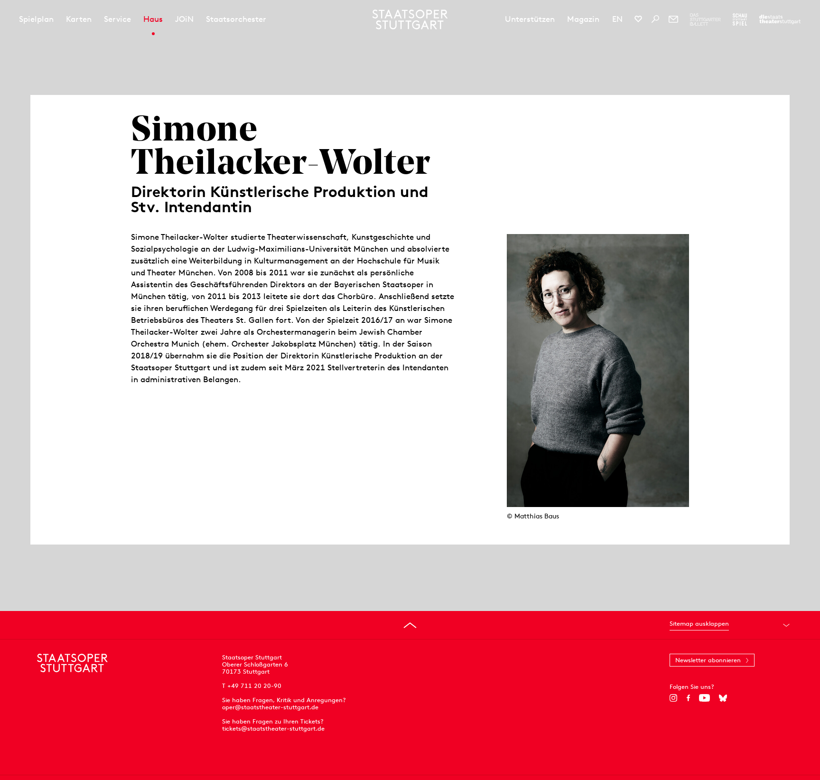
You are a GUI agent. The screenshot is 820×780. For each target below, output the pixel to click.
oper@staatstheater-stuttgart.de (270, 707)
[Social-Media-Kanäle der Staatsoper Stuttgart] (638, 19)
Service (117, 19)
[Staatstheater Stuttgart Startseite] (410, 19)
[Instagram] (674, 698)
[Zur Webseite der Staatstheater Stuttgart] (780, 19)
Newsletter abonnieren (708, 660)
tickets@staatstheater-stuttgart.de (273, 728)
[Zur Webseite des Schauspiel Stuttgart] (740, 19)
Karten (79, 19)
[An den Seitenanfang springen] (410, 625)
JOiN (184, 19)
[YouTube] (704, 698)
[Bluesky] (723, 698)
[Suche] (655, 19)
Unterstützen (530, 19)
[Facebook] (688, 698)
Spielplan (36, 19)
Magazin (583, 19)
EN (617, 19)
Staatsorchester (236, 19)
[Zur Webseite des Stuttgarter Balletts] (705, 19)
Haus (153, 19)
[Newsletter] (673, 19)
